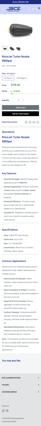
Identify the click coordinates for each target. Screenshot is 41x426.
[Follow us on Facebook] (3, 410)
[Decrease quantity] (13, 100)
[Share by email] (37, 122)
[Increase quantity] (23, 100)
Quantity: (6, 100)
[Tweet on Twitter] (33, 122)
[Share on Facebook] (26, 122)
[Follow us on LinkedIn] (7, 410)
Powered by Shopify (9, 421)
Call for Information (20, 114)
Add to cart (20, 107)
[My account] (33, 9)
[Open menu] (3, 9)
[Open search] (29, 9)
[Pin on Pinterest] (30, 122)
